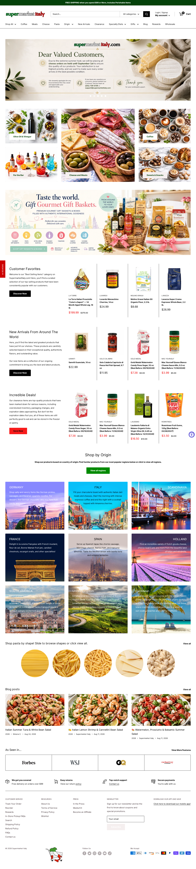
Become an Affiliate (82, 812)
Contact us (114, 784)
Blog (145, 24)
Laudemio (135, 422)
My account (161, 15)
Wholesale (170, 24)
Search (8, 820)
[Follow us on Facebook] (84, 853)
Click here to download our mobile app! (172, 804)
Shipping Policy (12, 824)
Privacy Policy (47, 812)
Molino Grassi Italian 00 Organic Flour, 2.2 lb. (142, 300)
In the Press (78, 804)
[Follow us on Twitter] (89, 853)
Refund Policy (11, 828)
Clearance (99, 24)
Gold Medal (136, 359)
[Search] (146, 14)
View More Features (181, 750)
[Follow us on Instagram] (94, 853)
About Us (45, 804)
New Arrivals (84, 24)
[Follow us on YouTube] (105, 853)
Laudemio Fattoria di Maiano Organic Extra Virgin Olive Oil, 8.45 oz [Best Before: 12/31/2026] (142, 429)
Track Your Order (13, 804)
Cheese (46, 24)
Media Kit (77, 808)
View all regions (98, 470)
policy (78, 784)
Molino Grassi (137, 296)
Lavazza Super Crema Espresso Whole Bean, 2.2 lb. (173, 302)
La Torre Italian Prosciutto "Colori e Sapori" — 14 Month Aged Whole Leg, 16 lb (81, 303)
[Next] (190, 290)
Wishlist (45, 816)
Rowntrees (167, 422)
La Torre (73, 296)
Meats (35, 24)
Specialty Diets (116, 24)
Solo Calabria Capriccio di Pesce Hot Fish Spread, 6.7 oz (112, 365)
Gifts (133, 24)
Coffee (24, 24)
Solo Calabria (106, 359)
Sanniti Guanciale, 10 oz (80, 362)
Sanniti (72, 359)
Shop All (9, 24)
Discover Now (20, 293)
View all (187, 643)
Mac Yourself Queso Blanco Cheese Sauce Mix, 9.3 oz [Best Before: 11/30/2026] (174, 365)
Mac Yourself (168, 359)
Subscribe (116, 827)
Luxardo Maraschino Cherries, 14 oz (109, 300)
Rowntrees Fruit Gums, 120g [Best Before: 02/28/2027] (172, 428)
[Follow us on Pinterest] (99, 853)
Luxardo (103, 296)
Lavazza (165, 296)
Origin (67, 24)
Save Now (18, 431)
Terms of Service (49, 808)
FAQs (7, 832)
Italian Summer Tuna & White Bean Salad (28, 729)
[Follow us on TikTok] (110, 853)
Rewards (156, 24)
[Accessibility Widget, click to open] (192, 434)
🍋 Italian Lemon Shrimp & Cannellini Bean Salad (95, 729)
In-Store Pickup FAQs (15, 816)
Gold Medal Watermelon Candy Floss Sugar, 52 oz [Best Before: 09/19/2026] (143, 365)
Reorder (9, 808)
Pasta (56, 24)
